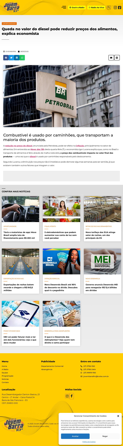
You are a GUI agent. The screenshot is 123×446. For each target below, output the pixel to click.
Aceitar (75, 436)
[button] (118, 416)
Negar (105, 436)
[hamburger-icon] (63, 7)
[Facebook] (119, 7)
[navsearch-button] (109, 7)
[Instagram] (115, 7)
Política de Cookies (89, 442)
